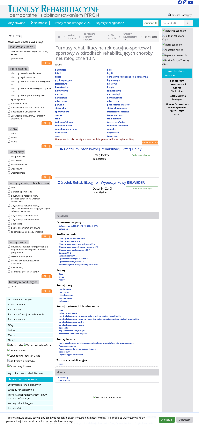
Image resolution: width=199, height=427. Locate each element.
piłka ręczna (113, 101)
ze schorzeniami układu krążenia (27, 231)
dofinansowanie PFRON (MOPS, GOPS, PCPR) (29, 53)
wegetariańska (18, 172)
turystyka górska (116, 122)
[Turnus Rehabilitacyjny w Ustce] (23, 356)
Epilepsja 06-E (18, 99)
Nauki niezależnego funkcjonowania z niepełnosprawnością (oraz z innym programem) (29, 249)
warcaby (111, 129)
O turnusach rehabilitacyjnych (24, 384)
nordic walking (114, 97)
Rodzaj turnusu (16, 319)
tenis (57, 118)
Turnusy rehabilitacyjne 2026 (71, 23)
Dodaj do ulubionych (142, 155)
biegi (109, 69)
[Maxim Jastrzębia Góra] (37, 345)
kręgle (110, 87)
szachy (58, 115)
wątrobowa (16, 168)
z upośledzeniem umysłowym (25, 227)
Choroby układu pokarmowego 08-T (28, 95)
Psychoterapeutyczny (21, 256)
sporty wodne (62, 111)
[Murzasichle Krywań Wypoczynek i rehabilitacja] (174, 55)
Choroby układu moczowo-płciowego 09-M (30, 83)
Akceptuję (166, 419)
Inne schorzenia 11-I (21, 103)
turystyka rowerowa (117, 125)
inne (13, 187)
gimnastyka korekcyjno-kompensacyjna (127, 76)
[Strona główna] (59, 36)
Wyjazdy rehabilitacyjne (21, 389)
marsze (58, 94)
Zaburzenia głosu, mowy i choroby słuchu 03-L (28, 117)
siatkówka (60, 108)
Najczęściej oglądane (110, 23)
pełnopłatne (17, 58)
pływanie (59, 104)
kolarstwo (112, 83)
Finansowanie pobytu (20, 299)
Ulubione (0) (150, 23)
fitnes (58, 76)
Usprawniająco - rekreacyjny (25, 271)
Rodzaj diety (14, 309)
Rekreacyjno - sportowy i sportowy (90, 36)
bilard (58, 73)
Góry (13, 133)
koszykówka (61, 87)
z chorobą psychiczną (21, 191)
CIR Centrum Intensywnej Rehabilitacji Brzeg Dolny (99, 149)
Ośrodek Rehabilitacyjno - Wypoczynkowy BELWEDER (101, 182)
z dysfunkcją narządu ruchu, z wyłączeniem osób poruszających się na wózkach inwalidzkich (30, 208)
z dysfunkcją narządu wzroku (25, 219)
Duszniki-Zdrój (64, 380)
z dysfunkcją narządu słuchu (25, 215)
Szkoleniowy (17, 267)
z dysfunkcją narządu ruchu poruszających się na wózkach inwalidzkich (25, 198)
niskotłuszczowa (19, 164)
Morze (14, 137)
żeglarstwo (112, 136)
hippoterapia (113, 80)
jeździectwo (61, 83)
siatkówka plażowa (117, 108)
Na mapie (40, 23)
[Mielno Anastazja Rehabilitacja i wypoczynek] (172, 50)
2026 (13, 286)
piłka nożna (61, 101)
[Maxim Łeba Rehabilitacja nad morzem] (15, 345)
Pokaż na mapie (150, 142)
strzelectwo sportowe (118, 111)
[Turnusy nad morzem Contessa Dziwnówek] (180, 15)
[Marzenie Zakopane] (174, 31)
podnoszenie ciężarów (118, 104)
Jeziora (11, 330)
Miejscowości (16, 23)
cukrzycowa (16, 160)
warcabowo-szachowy (66, 129)
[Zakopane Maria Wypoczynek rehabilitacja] (172, 45)
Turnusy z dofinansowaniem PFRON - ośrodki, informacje (28, 396)
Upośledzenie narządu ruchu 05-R (27, 107)
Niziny (14, 141)
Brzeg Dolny (63, 377)
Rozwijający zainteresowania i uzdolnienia (25, 262)
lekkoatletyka (114, 90)
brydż (110, 73)
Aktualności (14, 408)
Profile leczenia (16, 304)
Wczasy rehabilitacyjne (20, 403)
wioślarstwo (61, 132)
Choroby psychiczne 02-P (23, 77)
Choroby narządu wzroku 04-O (26, 73)
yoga (57, 136)
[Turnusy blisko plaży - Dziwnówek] (16, 351)
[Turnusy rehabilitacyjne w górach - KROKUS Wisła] (19, 366)
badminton (60, 69)
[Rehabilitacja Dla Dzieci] (107, 398)
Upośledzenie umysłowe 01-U (25, 111)
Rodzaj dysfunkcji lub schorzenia (26, 314)
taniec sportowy (115, 115)
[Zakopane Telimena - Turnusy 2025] (177, 62)
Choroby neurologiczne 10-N (130, 36)
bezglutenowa (18, 156)
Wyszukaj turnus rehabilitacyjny (25, 373)
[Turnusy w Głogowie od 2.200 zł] (21, 361)
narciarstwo (61, 97)
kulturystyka (61, 90)
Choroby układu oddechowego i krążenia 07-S (31, 90)
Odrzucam (184, 419)
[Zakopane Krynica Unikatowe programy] (177, 38)
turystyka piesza (63, 125)
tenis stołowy (114, 118)
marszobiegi (113, 94)
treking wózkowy (64, 122)
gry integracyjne (63, 80)
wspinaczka (113, 132)
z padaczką (16, 223)
